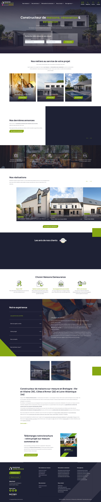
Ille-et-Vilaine (57, 412)
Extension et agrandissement (63, 473)
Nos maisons (25, 3)
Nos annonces (35, 3)
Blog (40, 476)
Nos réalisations (42, 473)
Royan (75, 417)
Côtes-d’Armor (64, 412)
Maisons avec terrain (43, 485)
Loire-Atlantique (72, 412)
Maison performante (43, 475)
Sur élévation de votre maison (64, 476)
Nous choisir (59, 3)
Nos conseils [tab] (13, 339)
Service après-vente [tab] (15, 323)
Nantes (66, 414)
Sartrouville (65, 418)
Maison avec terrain (70, 126)
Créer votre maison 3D (62, 487)
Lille (53, 418)
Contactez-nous (15, 472)
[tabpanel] (67, 327)
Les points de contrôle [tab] (16, 316)
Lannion (61, 414)
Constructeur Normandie (82, 479)
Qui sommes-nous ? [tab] (15, 347)
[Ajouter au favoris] (79, 114)
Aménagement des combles (63, 471)
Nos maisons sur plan (78, 94)
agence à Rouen (26, 420)
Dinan (51, 414)
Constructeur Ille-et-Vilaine (82, 470)
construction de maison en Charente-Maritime (55, 417)
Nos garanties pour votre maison (64, 488)
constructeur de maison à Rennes (36, 414)
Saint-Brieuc (56, 414)
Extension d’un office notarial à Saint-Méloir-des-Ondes (65, 216)
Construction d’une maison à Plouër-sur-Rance (32, 219)
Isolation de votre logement (63, 475)
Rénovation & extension (47, 3)
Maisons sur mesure (50, 94)
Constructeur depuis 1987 (63, 490)
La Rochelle (69, 417)
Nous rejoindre (61, 491)
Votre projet (60, 485)
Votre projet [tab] (13, 331)
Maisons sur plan (42, 471)
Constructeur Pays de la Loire (82, 475)
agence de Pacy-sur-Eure (31, 418)
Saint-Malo (46, 414)
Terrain (40, 487)
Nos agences (68, 3)
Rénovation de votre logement (64, 470)
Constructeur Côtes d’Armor (82, 471)
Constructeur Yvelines (81, 478)
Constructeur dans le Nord (82, 476)
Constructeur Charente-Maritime (83, 473)
